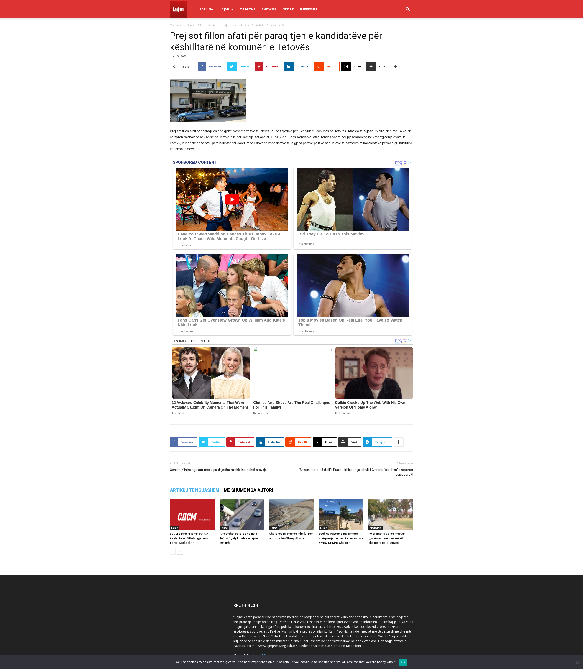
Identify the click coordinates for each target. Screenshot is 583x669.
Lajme (225, 9)
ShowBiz (269, 9)
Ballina (206, 9)
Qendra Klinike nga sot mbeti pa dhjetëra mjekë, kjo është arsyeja (218, 470)
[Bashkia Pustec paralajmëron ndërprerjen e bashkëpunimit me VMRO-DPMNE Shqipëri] (341, 514)
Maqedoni (176, 25)
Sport (288, 9)
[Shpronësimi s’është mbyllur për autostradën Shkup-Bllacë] (291, 514)
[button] (407, 10)
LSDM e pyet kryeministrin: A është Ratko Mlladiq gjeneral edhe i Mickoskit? (189, 538)
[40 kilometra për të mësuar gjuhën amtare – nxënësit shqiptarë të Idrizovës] (390, 514)
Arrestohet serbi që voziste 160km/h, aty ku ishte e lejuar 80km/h (239, 538)
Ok (403, 662)
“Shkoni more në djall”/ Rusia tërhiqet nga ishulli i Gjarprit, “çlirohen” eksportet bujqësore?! (356, 472)
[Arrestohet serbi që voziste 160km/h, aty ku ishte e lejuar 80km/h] (242, 514)
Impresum (308, 9)
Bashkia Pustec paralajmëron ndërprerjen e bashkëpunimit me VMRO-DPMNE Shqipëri (341, 538)
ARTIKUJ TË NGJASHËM (194, 490)
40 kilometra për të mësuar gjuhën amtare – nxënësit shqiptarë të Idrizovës (386, 538)
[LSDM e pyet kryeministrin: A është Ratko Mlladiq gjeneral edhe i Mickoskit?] (192, 514)
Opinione (248, 9)
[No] (577, 662)
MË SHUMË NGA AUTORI (248, 490)
